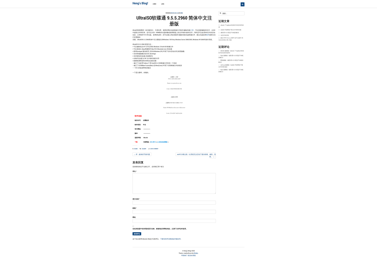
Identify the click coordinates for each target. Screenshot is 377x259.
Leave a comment (154, 148)
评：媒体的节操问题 (142, 154)
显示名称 (136, 199)
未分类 (135, 148)
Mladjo (196, 253)
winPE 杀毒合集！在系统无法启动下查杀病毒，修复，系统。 (196, 155)
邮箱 (135, 208)
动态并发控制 (225, 35)
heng (181, 13)
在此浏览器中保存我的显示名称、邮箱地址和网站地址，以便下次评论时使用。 (160, 229)
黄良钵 (223, 51)
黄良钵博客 (192, 255)
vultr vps (223, 65)
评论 (135, 171)
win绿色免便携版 (162, 142)
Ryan (222, 55)
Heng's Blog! (140, 3)
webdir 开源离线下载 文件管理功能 (231, 30)
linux (154, 4)
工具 (192, 30)
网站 (134, 217)
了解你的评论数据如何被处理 (170, 239)
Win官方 (153, 142)
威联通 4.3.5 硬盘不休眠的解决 (230, 32)
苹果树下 (184, 255)
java (162, 4)
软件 (207, 35)
